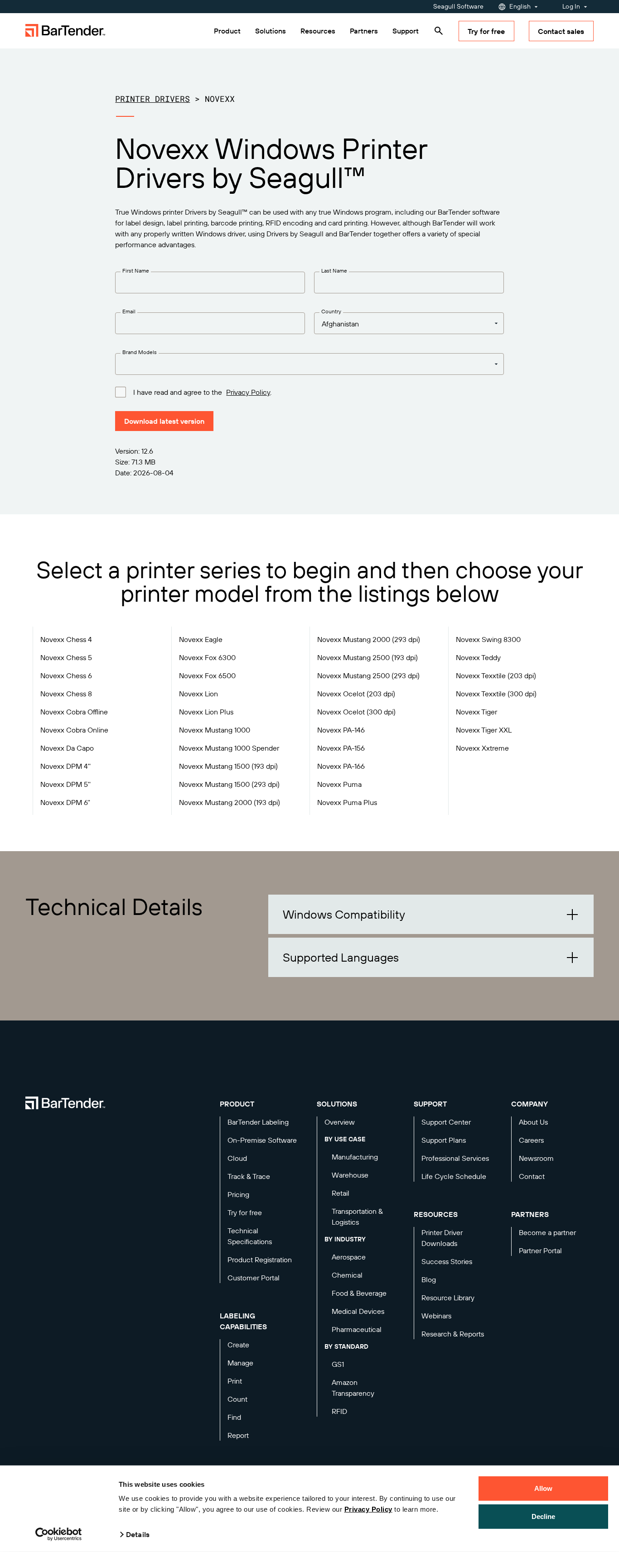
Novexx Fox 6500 (207, 675)
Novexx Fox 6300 (207, 657)
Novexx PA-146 (341, 729)
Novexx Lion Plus (206, 711)
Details (138, 1534)
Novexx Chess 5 (66, 657)
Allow (543, 1488)
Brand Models (139, 352)
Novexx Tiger (476, 711)
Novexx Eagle (200, 639)
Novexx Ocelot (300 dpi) (356, 711)
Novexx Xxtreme (482, 747)
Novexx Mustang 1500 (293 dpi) (229, 784)
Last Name (334, 270)
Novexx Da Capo (67, 747)
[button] (431, 914)
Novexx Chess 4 (66, 639)
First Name (135, 270)
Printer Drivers (152, 98)
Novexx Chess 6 (66, 675)
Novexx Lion (198, 693)
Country (331, 311)
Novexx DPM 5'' (65, 784)
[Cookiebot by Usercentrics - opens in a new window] (58, 1534)
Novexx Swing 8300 (488, 639)
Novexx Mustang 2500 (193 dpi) (367, 657)
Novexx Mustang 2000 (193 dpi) (229, 802)
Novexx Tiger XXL (484, 729)
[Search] (438, 30)
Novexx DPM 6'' (65, 802)
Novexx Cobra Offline (74, 711)
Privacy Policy (368, 1509)
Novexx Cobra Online (74, 729)
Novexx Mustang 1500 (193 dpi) (228, 766)
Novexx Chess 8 (66, 693)
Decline (544, 1516)
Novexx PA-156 (341, 747)
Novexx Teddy (478, 657)
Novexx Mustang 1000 (214, 729)
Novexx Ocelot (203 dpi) (356, 693)
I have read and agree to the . (202, 392)
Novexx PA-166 (341, 766)
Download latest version (164, 421)
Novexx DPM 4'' (65, 766)
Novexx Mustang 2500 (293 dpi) (368, 675)
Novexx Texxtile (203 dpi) (496, 675)
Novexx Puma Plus (347, 802)
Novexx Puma (339, 784)
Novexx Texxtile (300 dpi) (496, 693)
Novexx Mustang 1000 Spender (229, 747)
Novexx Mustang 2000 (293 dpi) (368, 639)
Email (128, 311)
